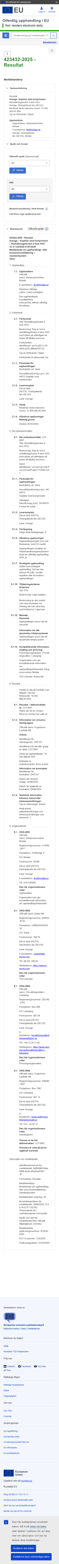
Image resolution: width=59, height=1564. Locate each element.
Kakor (6, 1390)
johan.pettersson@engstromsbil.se (33, 1118)
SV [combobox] (12, 163)
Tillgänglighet (10, 1396)
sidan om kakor (38, 1526)
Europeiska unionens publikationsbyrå (24, 1325)
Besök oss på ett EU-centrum (18, 1511)
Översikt (7, 1416)
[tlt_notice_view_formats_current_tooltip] (46, 228)
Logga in (41, 12)
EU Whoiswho (10, 1447)
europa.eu (26, 1480)
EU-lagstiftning (11, 1431)
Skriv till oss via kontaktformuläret (20, 1505)
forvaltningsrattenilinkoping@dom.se (34, 1037)
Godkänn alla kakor (23, 1548)
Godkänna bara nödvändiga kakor (31, 1556)
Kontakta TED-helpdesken (16, 1351)
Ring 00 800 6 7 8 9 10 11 (16, 1494)
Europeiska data (11, 1436)
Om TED (8, 1411)
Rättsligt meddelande (14, 1385)
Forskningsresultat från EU (16, 1442)
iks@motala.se (33, 129)
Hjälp (6, 1346)
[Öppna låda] (7, 53)
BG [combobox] (13, 189)
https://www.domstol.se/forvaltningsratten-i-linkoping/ (34, 1050)
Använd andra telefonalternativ (18, 1500)
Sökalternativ (50, 42)
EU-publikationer (12, 1453)
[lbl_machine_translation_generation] (46, 209)
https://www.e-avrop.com (33, 967)
